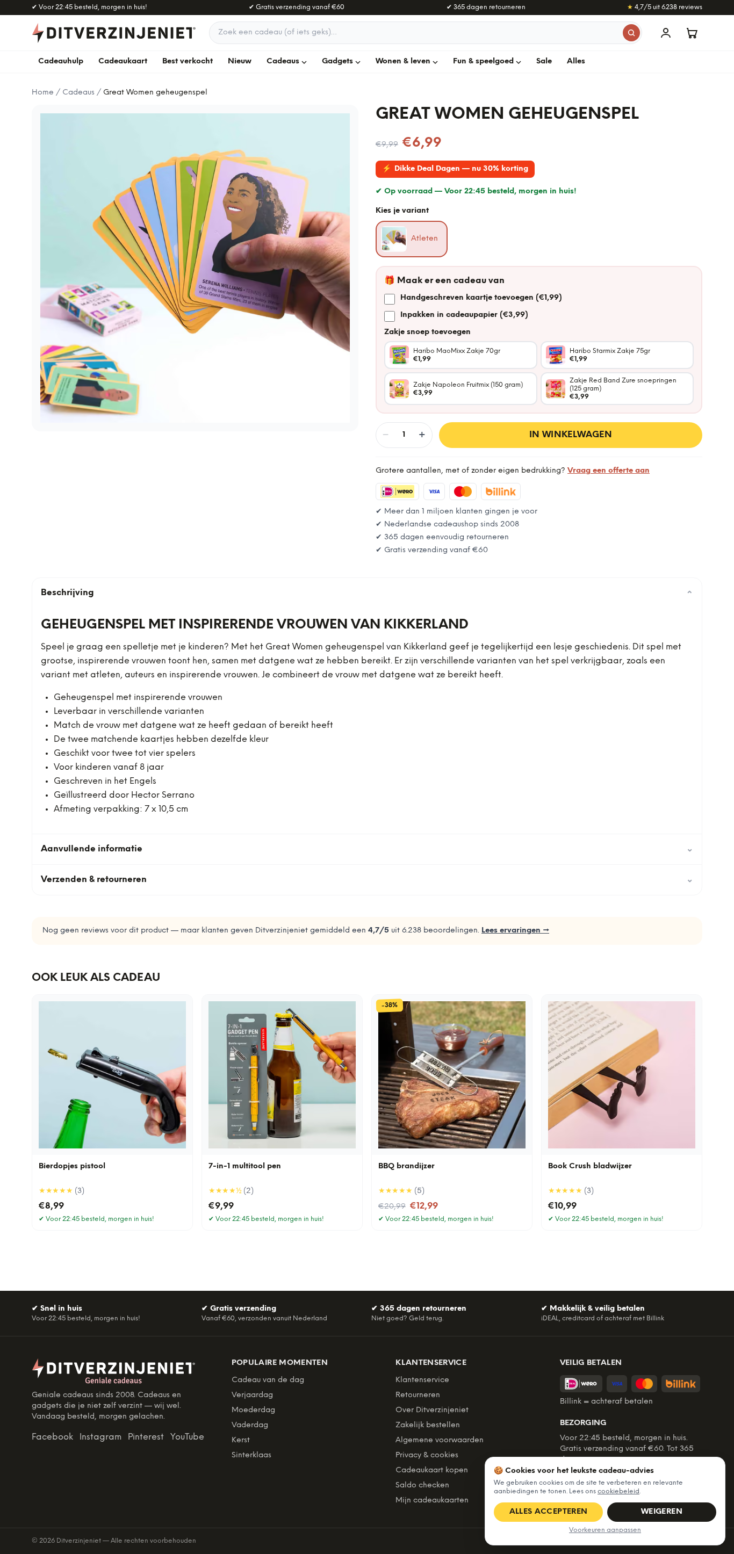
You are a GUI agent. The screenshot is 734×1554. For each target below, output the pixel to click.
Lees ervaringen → (515, 931)
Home (43, 93)
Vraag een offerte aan (608, 471)
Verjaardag (252, 1395)
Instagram (100, 1437)
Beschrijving (367, 593)
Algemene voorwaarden (439, 1440)
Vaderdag (250, 1425)
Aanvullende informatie (367, 849)
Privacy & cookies (426, 1455)
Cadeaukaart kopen (431, 1470)
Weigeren (661, 1512)
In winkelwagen (571, 434)
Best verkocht (187, 61)
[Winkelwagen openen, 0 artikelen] (691, 33)
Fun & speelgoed (483, 61)
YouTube (187, 1437)
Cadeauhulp (60, 61)
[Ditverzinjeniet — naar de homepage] (114, 33)
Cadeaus (283, 61)
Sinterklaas (251, 1455)
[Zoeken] (631, 32)
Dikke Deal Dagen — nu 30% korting (455, 169)
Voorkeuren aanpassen (605, 1530)
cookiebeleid (618, 1491)
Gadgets (337, 61)
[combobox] (425, 32)
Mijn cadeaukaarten (432, 1501)
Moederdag (253, 1410)
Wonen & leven (403, 61)
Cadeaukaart (122, 61)
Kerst (241, 1440)
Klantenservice (422, 1380)
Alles (576, 61)
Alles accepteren (548, 1512)
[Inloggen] (666, 33)
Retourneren (417, 1395)
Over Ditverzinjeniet (432, 1410)
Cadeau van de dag (268, 1380)
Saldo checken (422, 1485)
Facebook (52, 1437)
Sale (544, 61)
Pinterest (146, 1437)
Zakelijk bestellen (427, 1425)
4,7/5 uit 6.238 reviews (664, 7)
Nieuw (239, 61)
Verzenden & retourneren (367, 879)
